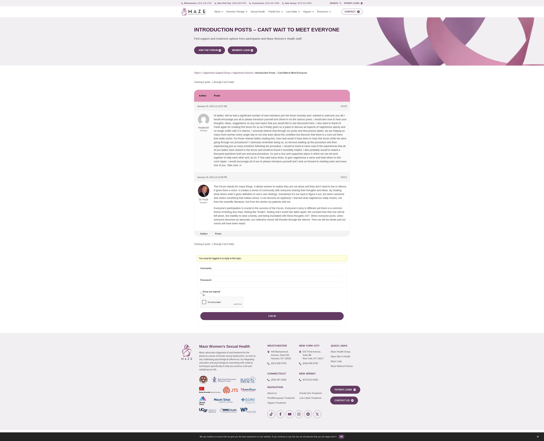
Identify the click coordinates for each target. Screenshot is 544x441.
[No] (537, 437)
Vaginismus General (242, 73)
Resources (322, 11)
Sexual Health (258, 11)
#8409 (344, 106)
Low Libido (291, 11)
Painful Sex (274, 11)
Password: (206, 280)
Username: (206, 268)
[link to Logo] (193, 12)
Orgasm (307, 11)
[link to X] (317, 414)
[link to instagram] (299, 414)
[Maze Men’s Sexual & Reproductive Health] (186, 352)
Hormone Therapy (235, 11)
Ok (341, 436)
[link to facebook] (280, 414)
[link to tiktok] (271, 414)
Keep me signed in (211, 293)
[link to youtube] (290, 414)
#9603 (344, 177)
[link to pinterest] (308, 414)
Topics (197, 73)
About (217, 11)
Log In (272, 316)
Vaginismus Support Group (216, 73)
